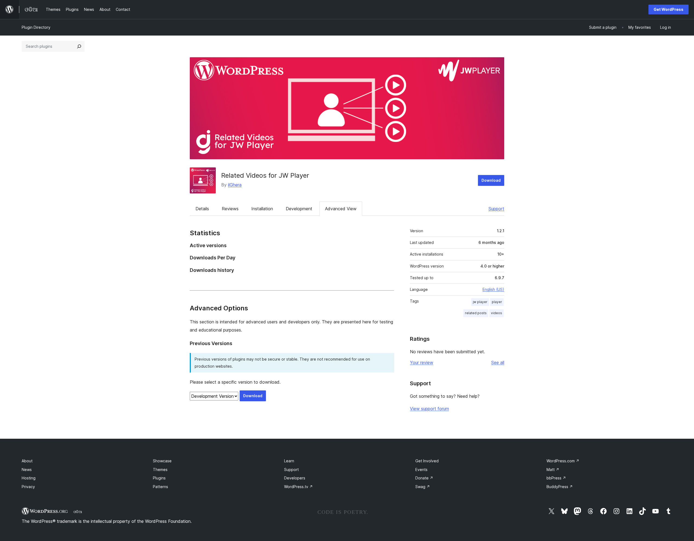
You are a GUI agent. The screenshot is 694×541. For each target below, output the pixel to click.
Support (496, 208)
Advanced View (340, 208)
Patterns (160, 486)
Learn (289, 461)
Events (421, 469)
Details (202, 208)
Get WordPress (668, 9)
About (27, 461)
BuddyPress (560, 486)
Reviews (230, 208)
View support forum (429, 408)
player (497, 302)
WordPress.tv (298, 486)
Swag (422, 486)
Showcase (162, 461)
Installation (262, 208)
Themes (160, 469)
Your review (421, 362)
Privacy (28, 486)
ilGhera (235, 184)
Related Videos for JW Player (265, 175)
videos (496, 313)
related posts (476, 313)
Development (299, 208)
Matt (553, 469)
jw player (480, 302)
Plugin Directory (36, 27)
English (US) (493, 289)
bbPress (556, 478)
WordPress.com (563, 461)
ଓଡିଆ (77, 512)
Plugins (159, 478)
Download (491, 180)
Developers (294, 478)
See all (497, 362)
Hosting (29, 478)
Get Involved (427, 461)
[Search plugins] (79, 46)
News (27, 469)
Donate (424, 478)
